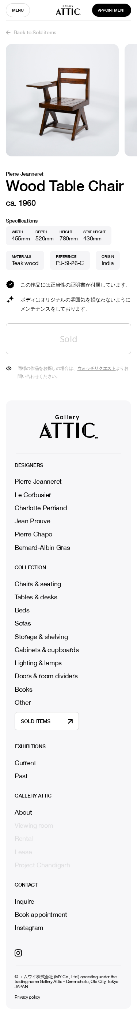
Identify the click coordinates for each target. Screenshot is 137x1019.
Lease (23, 852)
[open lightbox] (62, 100)
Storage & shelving (41, 636)
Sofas (23, 623)
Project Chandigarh (42, 865)
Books (23, 689)
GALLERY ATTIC (33, 796)
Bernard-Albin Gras (42, 547)
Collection (30, 567)
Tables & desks (36, 597)
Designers (29, 465)
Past (21, 776)
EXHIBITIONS (30, 746)
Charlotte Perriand (41, 508)
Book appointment (41, 914)
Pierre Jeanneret (38, 481)
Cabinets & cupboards (47, 650)
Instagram (29, 927)
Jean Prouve (32, 521)
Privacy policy (27, 997)
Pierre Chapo (33, 534)
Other (23, 702)
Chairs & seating (38, 584)
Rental (24, 838)
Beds (22, 610)
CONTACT (26, 885)
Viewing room (34, 825)
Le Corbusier (33, 495)
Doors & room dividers (46, 676)
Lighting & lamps (38, 663)
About (23, 812)
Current (25, 763)
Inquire (24, 901)
